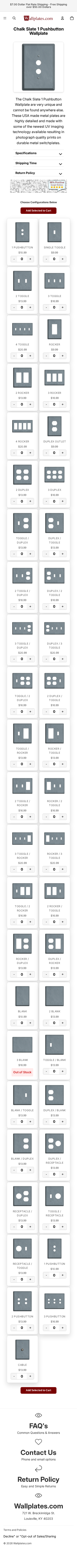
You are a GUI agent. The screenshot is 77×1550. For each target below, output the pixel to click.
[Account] (62, 18)
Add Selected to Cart (38, 210)
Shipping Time (26, 163)
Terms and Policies (14, 1529)
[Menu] (5, 18)
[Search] (14, 18)
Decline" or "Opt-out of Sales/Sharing (29, 1536)
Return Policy (25, 173)
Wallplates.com (22, 1543)
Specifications (26, 153)
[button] (22, 232)
